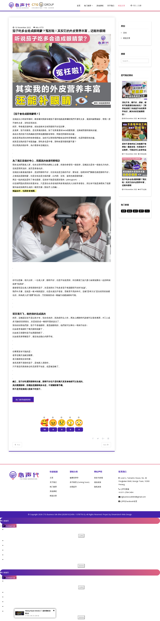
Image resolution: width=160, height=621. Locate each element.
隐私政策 (97, 486)
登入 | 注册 (137, 5)
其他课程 (100, 5)
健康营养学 (74, 477)
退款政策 (97, 482)
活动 (125, 32)
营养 (123, 211)
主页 (51, 477)
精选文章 (121, 5)
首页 (78, 5)
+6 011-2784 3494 (125, 492)
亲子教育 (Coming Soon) (79, 482)
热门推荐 (87, 5)
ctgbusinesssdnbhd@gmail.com (133, 497)
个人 (147, 211)
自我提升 (73, 486)
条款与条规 (98, 477)
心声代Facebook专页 (128, 501)
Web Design (127, 514)
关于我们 (110, 5)
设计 (135, 211)
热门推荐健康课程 (23, 399)
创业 (129, 211)
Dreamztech (116, 514)
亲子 (141, 211)
